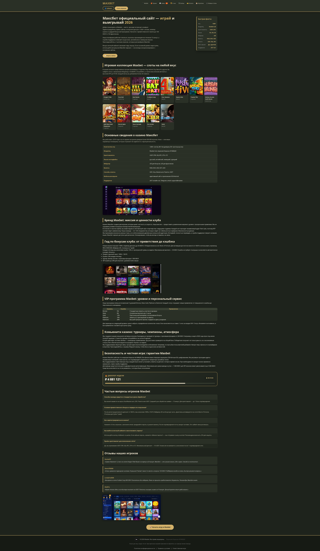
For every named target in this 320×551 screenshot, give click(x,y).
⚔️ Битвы (181, 3)
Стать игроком (121, 8)
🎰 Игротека (200, 3)
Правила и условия (164, 548)
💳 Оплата (190, 3)
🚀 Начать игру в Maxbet (160, 527)
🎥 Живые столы (211, 3)
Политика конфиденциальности (144, 548)
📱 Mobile (145, 3)
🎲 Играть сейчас (110, 55)
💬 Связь (163, 3)
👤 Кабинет (108, 8)
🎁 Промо (154, 3)
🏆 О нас (173, 3)
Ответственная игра (179, 548)
